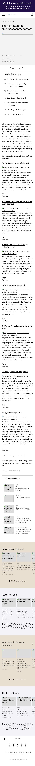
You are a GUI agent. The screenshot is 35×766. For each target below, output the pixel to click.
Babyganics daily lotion (15, 114)
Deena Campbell (8, 59)
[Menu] (3, 15)
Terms (16, 754)
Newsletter (14, 752)
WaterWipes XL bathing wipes (17, 110)
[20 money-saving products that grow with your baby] (9, 488)
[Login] (32, 15)
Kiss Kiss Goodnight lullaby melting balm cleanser (17, 202)
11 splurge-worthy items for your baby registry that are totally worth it (23, 520)
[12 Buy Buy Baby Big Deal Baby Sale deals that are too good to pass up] (9, 531)
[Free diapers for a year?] (9, 499)
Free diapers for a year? (22, 497)
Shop (16, 484)
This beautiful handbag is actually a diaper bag (24, 566)
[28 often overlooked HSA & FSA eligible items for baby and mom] (9, 557)
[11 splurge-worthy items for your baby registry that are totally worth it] (9, 520)
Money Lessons (6, 609)
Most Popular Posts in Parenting (13, 644)
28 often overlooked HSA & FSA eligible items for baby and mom (8, 569)
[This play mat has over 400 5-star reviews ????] (9, 509)
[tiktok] (21, 745)
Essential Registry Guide (13, 456)
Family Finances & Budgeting (7, 564)
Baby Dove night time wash (16, 98)
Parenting (11, 21)
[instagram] (9, 745)
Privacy (10, 754)
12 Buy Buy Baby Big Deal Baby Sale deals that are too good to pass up (23, 531)
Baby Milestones (26, 617)
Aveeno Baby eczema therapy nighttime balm (15, 245)
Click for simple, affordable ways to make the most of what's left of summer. (17, 6)
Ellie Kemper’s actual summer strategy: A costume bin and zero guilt (8, 664)
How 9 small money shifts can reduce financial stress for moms (8, 614)
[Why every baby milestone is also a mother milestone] (24, 602)
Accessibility (22, 754)
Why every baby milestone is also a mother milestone (22, 613)
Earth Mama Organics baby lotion (19, 79)
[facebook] (13, 745)
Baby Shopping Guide (21, 527)
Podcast (7, 752)
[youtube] (17, 745)
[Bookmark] (22, 68)
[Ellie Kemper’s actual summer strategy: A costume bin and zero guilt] (9, 653)
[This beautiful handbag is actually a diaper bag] (24, 557)
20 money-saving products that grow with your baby (22, 488)
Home (4, 21)
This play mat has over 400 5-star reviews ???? (22, 509)
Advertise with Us (25, 752)
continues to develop (24, 144)
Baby (18, 471)
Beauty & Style (24, 569)
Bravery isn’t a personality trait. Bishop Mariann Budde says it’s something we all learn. (24, 665)
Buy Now (5, 196)
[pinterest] (25, 745)
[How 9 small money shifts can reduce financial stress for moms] (9, 602)
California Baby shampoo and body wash (17, 327)
